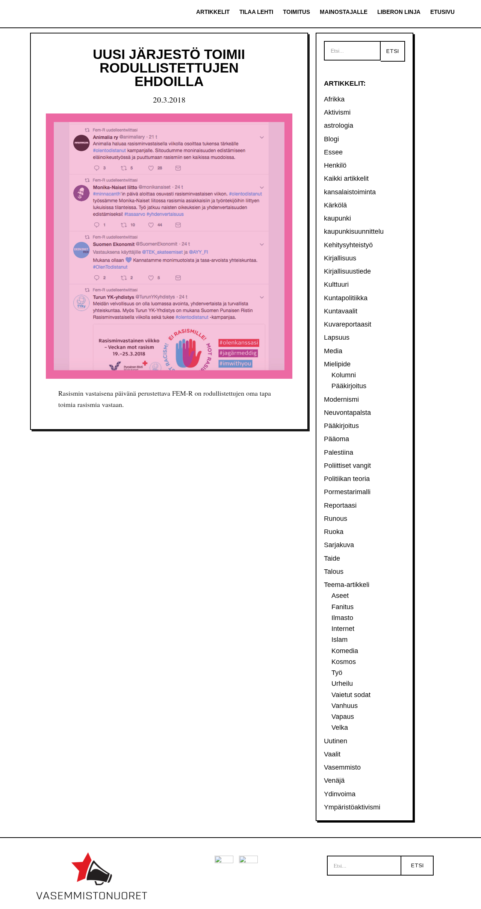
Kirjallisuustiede (347, 271)
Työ (336, 672)
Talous (333, 571)
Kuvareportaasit (347, 324)
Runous (335, 518)
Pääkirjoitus (348, 386)
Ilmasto (342, 618)
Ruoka (333, 531)
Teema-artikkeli (346, 584)
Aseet (340, 595)
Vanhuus (344, 705)
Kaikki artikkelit (346, 178)
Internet (342, 628)
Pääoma (336, 439)
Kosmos (343, 661)
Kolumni (343, 375)
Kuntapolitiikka (346, 298)
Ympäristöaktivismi (352, 807)
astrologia (338, 125)
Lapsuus (336, 337)
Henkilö (335, 165)
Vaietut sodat (351, 695)
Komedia (344, 651)
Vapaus (342, 716)
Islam (339, 639)
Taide (332, 558)
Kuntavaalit (340, 311)
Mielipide (337, 364)
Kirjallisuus (340, 258)
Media (333, 351)
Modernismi (341, 399)
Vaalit (332, 754)
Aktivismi (337, 112)
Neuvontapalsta (347, 412)
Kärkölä (335, 205)
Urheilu (342, 683)
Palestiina (338, 452)
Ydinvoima (339, 794)
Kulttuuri (336, 284)
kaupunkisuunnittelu (354, 231)
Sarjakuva (339, 545)
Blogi (331, 139)
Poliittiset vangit (347, 465)
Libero (58, 14)
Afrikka (334, 99)
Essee (333, 152)
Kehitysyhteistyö (348, 245)
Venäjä (334, 780)
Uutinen (335, 741)
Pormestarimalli (347, 492)
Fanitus (342, 607)
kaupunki (337, 218)
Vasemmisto (342, 767)
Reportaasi (340, 505)
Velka (339, 727)
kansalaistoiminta (350, 192)
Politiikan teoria (347, 478)
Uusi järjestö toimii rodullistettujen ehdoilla (169, 68)
